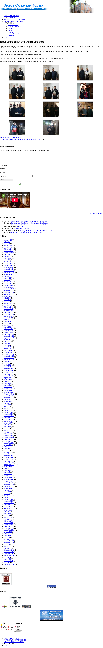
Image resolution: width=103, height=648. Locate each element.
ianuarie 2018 (8, 414)
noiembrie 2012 (9, 526)
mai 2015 (7, 472)
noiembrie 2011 (9, 541)
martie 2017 (8, 432)
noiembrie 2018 (9, 396)
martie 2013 (8, 519)
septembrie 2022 (9, 316)
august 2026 (8, 240)
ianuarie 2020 (8, 370)
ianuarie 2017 (8, 436)
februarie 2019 (8, 390)
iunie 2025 (7, 258)
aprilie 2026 (8, 245)
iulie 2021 (7, 341)
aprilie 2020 (8, 365)
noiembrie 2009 (9, 552)
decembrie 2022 (9, 311)
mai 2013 (7, 515)
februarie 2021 (8, 350)
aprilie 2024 (8, 282)
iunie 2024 (7, 278)
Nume (2, 169)
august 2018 (8, 401)
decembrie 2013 (9, 503)
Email (2, 172)
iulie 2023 (7, 298)
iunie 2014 (7, 492)
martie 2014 (8, 497)
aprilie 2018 (8, 408)
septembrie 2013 (9, 508)
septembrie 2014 (9, 486)
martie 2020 (8, 367)
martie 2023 (8, 305)
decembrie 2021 (9, 332)
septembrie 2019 (9, 378)
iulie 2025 (7, 256)
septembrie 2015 (9, 465)
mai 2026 (7, 243)
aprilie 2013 (8, 517)
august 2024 (8, 274)
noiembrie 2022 (9, 312)
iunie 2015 (7, 470)
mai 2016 (7, 450)
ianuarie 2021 (8, 352)
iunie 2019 (7, 383)
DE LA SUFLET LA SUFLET (14, 21)
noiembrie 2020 (9, 356)
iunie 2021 (7, 343)
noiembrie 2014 (9, 483)
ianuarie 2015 (8, 479)
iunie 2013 (7, 514)
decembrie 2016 (9, 437)
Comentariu (4, 165)
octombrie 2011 (9, 543)
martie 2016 (8, 454)
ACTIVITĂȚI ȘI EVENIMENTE (15, 19)
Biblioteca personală (14, 26)
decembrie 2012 (9, 524)
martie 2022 (8, 327)
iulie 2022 (7, 320)
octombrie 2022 (9, 314)
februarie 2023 (8, 307)
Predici (10, 28)
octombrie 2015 (9, 463)
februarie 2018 (8, 412)
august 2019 (8, 379)
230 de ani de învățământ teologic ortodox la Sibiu (26, 232)
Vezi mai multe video (96, 213)
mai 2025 (7, 260)
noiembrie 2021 (9, 334)
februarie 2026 (8, 249)
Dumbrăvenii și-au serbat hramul (11, 137)
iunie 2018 (7, 405)
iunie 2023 (7, 300)
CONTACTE (8, 37)
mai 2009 (7, 557)
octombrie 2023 (9, 292)
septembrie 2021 (9, 338)
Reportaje (11, 32)
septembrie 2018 (9, 399)
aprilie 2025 (8, 262)
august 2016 (8, 445)
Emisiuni (11, 36)
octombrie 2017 (9, 419)
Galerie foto (12, 17)
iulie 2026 (7, 242)
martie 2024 (8, 283)
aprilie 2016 (8, 452)
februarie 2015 (8, 477)
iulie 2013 (7, 512)
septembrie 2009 (9, 555)
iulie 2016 (7, 446)
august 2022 (8, 318)
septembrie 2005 (9, 564)
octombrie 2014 (9, 485)
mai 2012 (7, 537)
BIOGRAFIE (22, 227)
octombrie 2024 (9, 271)
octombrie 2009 (9, 553)
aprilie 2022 (8, 325)
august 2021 (8, 340)
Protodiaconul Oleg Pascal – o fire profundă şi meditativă (29, 221)
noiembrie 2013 (9, 504)
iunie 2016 (7, 448)
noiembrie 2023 (9, 291)
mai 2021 (7, 345)
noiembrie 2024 (9, 269)
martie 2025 (8, 263)
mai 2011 (7, 544)
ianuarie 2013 (8, 523)
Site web (3, 176)
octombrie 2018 (9, 398)
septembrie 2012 (9, 530)
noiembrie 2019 (9, 374)
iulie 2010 (7, 548)
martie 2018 (8, 410)
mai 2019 (7, 385)
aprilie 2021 (8, 347)
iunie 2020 (7, 361)
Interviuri (11, 30)
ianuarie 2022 (8, 330)
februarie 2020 (8, 369)
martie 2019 (8, 388)
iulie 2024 (7, 276)
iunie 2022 (7, 321)
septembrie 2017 (9, 421)
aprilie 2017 (8, 430)
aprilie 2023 (8, 303)
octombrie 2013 (9, 506)
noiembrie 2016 (9, 439)
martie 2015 (8, 475)
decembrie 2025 (9, 252)
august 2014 (8, 488)
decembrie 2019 (9, 372)
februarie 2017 (8, 434)
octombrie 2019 (9, 376)
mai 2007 (7, 563)
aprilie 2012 (8, 539)
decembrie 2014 (9, 481)
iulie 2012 (7, 533)
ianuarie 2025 (8, 267)
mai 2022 (7, 323)
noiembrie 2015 (9, 461)
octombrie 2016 (9, 441)
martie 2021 (8, 349)
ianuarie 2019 (8, 392)
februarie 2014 (8, 499)
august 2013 (8, 510)
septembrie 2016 (9, 443)
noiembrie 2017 (9, 417)
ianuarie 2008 (8, 561)
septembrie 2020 (9, 359)
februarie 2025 (8, 265)
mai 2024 (7, 280)
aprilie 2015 (8, 474)
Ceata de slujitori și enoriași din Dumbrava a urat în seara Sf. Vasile (21, 139)
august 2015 (8, 466)
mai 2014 (7, 494)
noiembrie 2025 (9, 254)
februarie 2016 (8, 456)
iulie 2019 (7, 381)
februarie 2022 (8, 329)
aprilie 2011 (7, 546)
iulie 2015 (7, 468)
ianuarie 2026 (8, 251)
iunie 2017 (7, 427)
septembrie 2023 (9, 294)
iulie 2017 (7, 425)
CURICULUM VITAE (11, 16)
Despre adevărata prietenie (21, 228)
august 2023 (8, 296)
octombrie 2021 (9, 336)
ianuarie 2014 (8, 501)
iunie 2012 (7, 535)
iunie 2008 (7, 559)
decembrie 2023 (9, 289)
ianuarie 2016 (8, 457)
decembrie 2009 (9, 550)
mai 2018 (7, 407)
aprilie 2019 (8, 387)
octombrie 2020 (9, 358)
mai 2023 (7, 301)
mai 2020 (7, 363)
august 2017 (8, 423)
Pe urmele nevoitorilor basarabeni (18, 34)
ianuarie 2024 (8, 287)
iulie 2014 (7, 490)
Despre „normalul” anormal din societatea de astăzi (35, 230)
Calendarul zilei (13, 25)
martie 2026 (8, 247)
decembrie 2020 (9, 354)
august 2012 (8, 532)
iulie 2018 (7, 403)
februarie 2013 (8, 521)
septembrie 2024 (9, 272)
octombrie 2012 (9, 528)
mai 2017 (7, 428)
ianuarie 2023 (8, 309)
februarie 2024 (8, 285)
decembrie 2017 (9, 416)
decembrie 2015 (9, 459)
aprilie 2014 (8, 495)
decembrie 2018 (9, 394)
